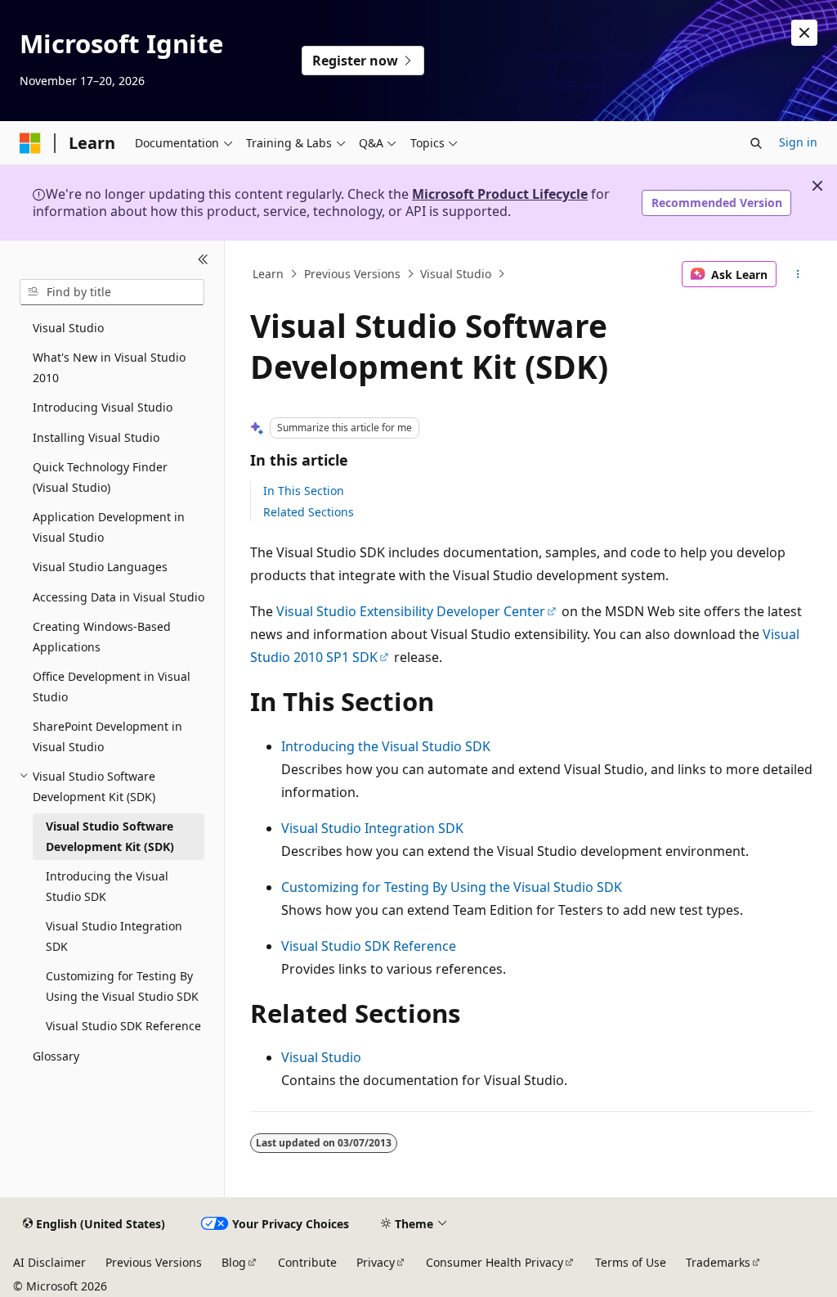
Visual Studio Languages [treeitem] (100, 566)
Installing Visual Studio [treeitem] (96, 437)
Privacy (375, 1262)
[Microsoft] (30, 143)
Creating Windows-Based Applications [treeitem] (102, 637)
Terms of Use (630, 1262)
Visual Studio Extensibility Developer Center (410, 611)
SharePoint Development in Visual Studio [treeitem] (107, 736)
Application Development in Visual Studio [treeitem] (109, 527)
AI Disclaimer (49, 1262)
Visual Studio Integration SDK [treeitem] (114, 936)
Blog (234, 1262)
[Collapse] (203, 260)
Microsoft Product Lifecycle (500, 194)
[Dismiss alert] (804, 33)
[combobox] (112, 292)
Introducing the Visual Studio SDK (385, 746)
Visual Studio (455, 273)
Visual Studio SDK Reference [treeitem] (123, 1026)
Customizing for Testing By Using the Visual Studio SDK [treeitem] (122, 986)
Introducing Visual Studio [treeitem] (102, 407)
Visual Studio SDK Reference (368, 946)
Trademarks (718, 1262)
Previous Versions (352, 273)
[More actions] (797, 274)
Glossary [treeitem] (56, 1056)
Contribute (307, 1262)
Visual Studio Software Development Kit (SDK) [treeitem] (110, 836)
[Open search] (756, 143)
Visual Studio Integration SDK (372, 828)
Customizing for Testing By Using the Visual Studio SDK (451, 887)
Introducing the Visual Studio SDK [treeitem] (107, 886)
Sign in (798, 142)
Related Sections (308, 512)
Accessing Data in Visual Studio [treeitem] (118, 597)
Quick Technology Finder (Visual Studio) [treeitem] (100, 477)
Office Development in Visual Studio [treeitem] (111, 687)
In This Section (303, 490)
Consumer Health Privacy (494, 1262)
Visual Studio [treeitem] (68, 328)
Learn (268, 273)
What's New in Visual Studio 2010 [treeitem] (109, 367)
